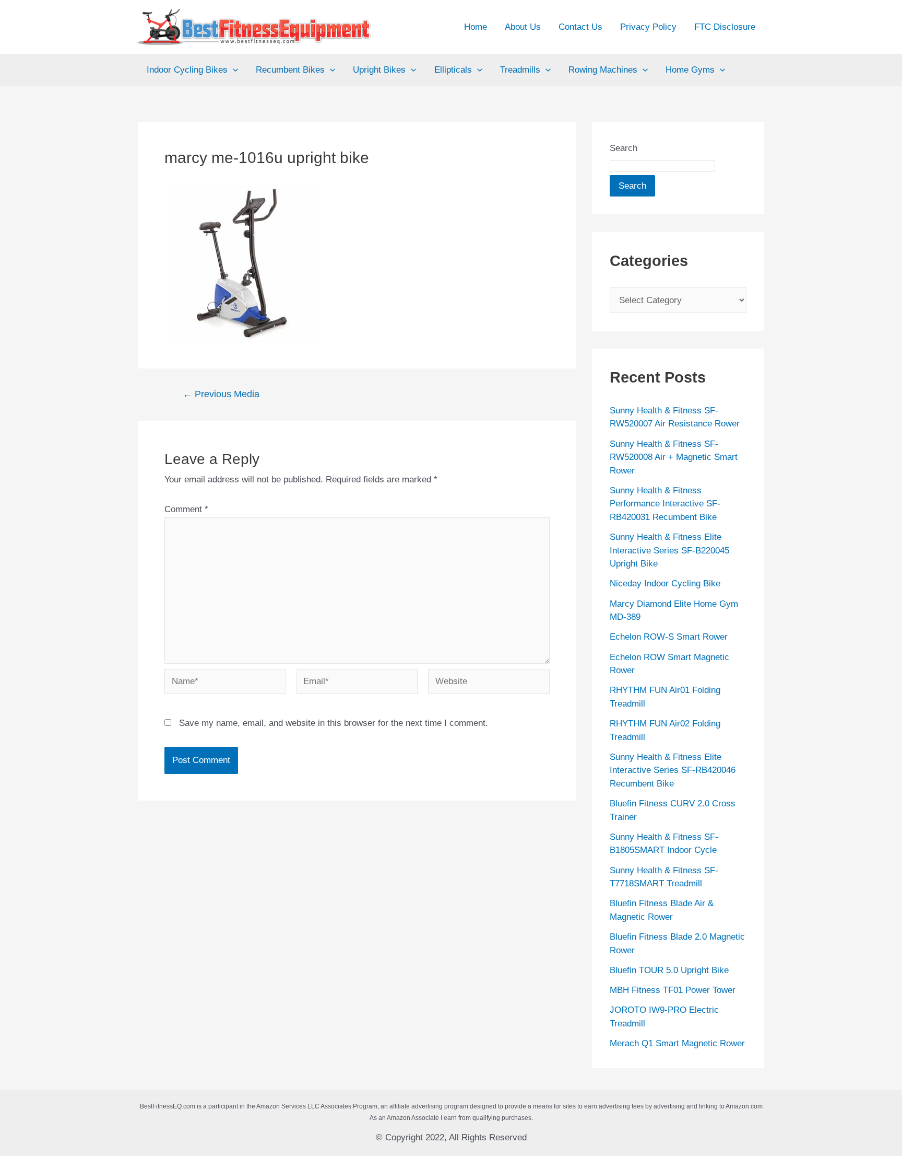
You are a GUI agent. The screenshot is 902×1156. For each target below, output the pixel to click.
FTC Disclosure (724, 27)
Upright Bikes (379, 70)
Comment (186, 509)
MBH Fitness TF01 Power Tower (672, 990)
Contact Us (580, 27)
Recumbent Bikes (290, 70)
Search (623, 148)
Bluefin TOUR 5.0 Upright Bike (669, 970)
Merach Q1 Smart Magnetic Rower (677, 1043)
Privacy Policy (648, 27)
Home (475, 27)
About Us (523, 27)
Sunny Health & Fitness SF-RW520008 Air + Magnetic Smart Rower (674, 457)
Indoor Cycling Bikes (187, 70)
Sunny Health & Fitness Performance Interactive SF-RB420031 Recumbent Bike (665, 503)
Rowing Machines (602, 70)
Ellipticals (453, 70)
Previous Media (221, 394)
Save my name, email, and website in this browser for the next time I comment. (333, 723)
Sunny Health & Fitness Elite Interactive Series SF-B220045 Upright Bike (669, 550)
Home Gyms (690, 70)
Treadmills (520, 70)
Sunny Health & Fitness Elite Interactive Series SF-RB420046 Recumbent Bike (672, 770)
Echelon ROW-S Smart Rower (669, 637)
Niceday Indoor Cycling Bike (665, 583)
